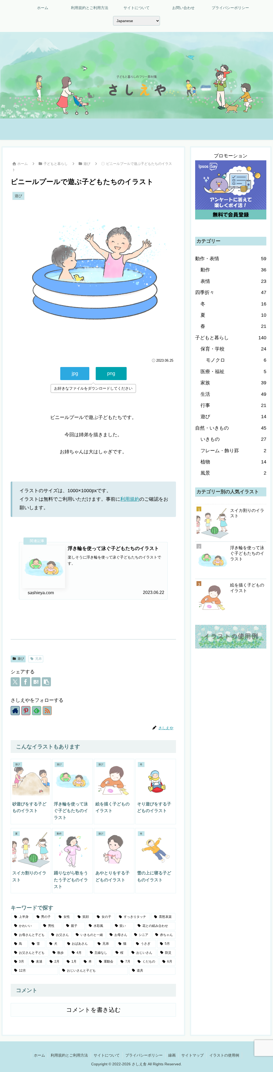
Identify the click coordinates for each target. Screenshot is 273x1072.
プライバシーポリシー (144, 1055)
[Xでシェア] (15, 681)
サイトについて (107, 1055)
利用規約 (129, 499)
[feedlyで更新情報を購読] (36, 710)
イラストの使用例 (224, 1055)
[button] (46, 681)
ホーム (39, 1055)
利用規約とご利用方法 (69, 1055)
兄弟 (38, 659)
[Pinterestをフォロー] (25, 710)
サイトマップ (192, 1055)
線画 (172, 1055)
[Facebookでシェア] (25, 681)
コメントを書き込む (93, 1009)
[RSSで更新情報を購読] (47, 710)
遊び (21, 659)
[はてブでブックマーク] (36, 681)
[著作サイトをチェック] (15, 710)
